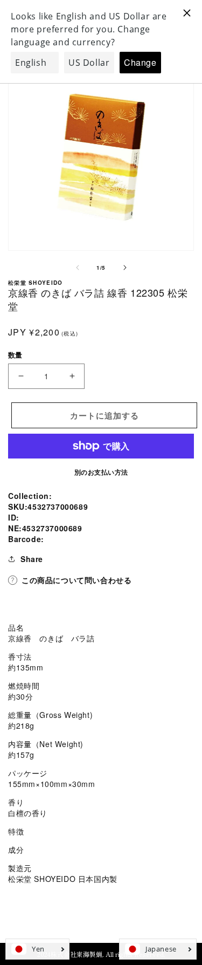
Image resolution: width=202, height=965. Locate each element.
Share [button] (31, 558)
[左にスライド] (77, 267)
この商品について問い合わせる (76, 579)
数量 (15, 355)
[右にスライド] (125, 267)
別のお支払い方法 (101, 472)
